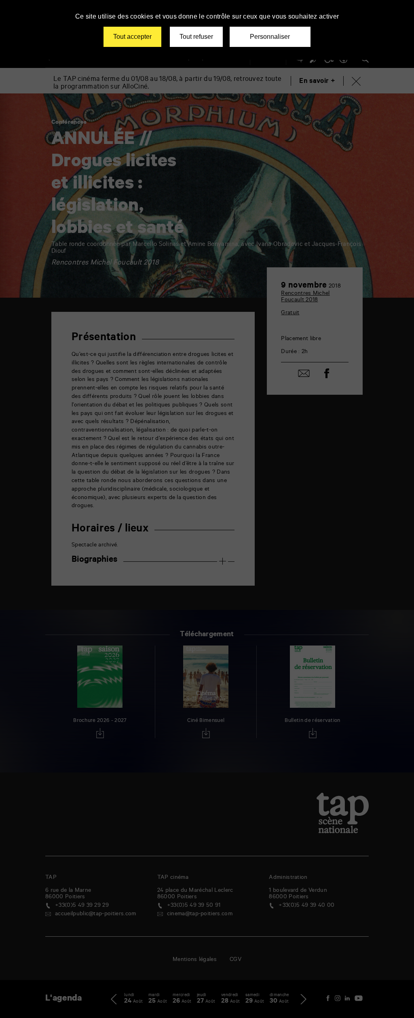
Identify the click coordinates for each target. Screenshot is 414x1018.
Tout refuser (196, 36)
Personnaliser (270, 36)
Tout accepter (132, 36)
